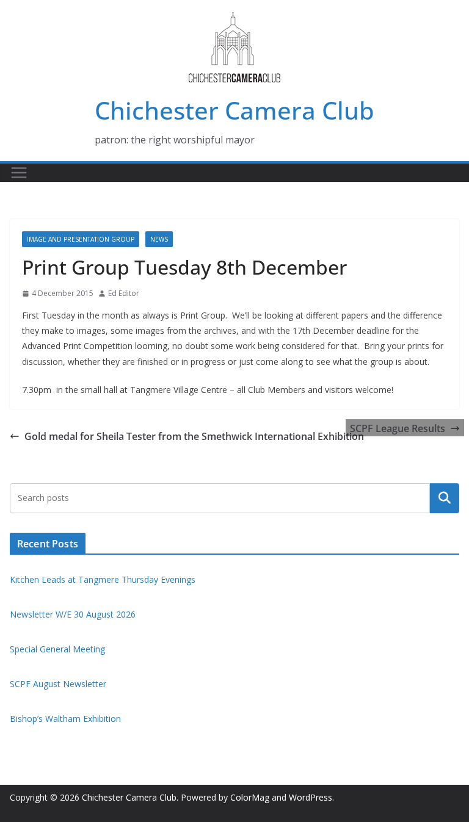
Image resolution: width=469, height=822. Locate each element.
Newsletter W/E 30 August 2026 (73, 614)
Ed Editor (123, 293)
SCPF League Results (397, 428)
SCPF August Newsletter (58, 684)
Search (444, 498)
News (159, 239)
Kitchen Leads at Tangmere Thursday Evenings (102, 579)
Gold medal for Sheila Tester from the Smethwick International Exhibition (194, 436)
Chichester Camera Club (234, 110)
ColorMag (249, 797)
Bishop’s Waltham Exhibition (65, 718)
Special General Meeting (57, 649)
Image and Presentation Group (80, 239)
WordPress (310, 797)
